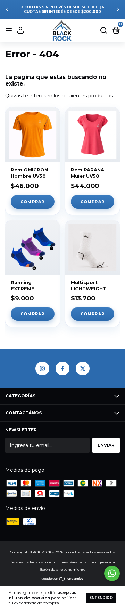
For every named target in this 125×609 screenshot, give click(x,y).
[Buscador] (104, 31)
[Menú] (10, 31)
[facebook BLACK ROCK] (62, 368)
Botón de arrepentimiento (62, 569)
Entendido (101, 597)
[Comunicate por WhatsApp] (112, 573)
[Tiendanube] (62, 579)
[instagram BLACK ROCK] (42, 368)
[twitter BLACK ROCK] (83, 368)
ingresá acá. (105, 562)
